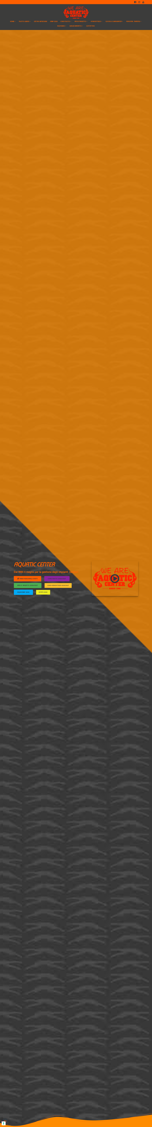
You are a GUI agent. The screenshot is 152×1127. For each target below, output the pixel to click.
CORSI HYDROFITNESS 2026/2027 (58, 585)
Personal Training (133, 21)
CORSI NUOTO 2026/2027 (57, 578)
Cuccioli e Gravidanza (114, 21)
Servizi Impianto (75, 26)
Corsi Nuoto (65, 21)
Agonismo (61, 26)
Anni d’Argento (80, 21)
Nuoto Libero (24, 21)
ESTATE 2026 (43, 592)
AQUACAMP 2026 (23, 592)
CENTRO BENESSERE (40, 21)
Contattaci (90, 26)
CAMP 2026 (54, 21)
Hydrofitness (96, 21)
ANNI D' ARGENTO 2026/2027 (27, 585)
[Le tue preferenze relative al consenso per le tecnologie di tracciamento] (4, 1123)
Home (12, 21)
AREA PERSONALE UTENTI (29, 578)
